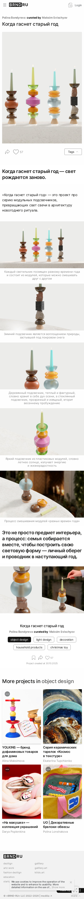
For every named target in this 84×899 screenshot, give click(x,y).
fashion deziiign (12, 872)
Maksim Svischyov (54, 17)
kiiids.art (39, 872)
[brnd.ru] (18, 5)
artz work (8, 868)
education (8, 877)
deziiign (7, 863)
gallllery (39, 863)
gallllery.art (41, 868)
